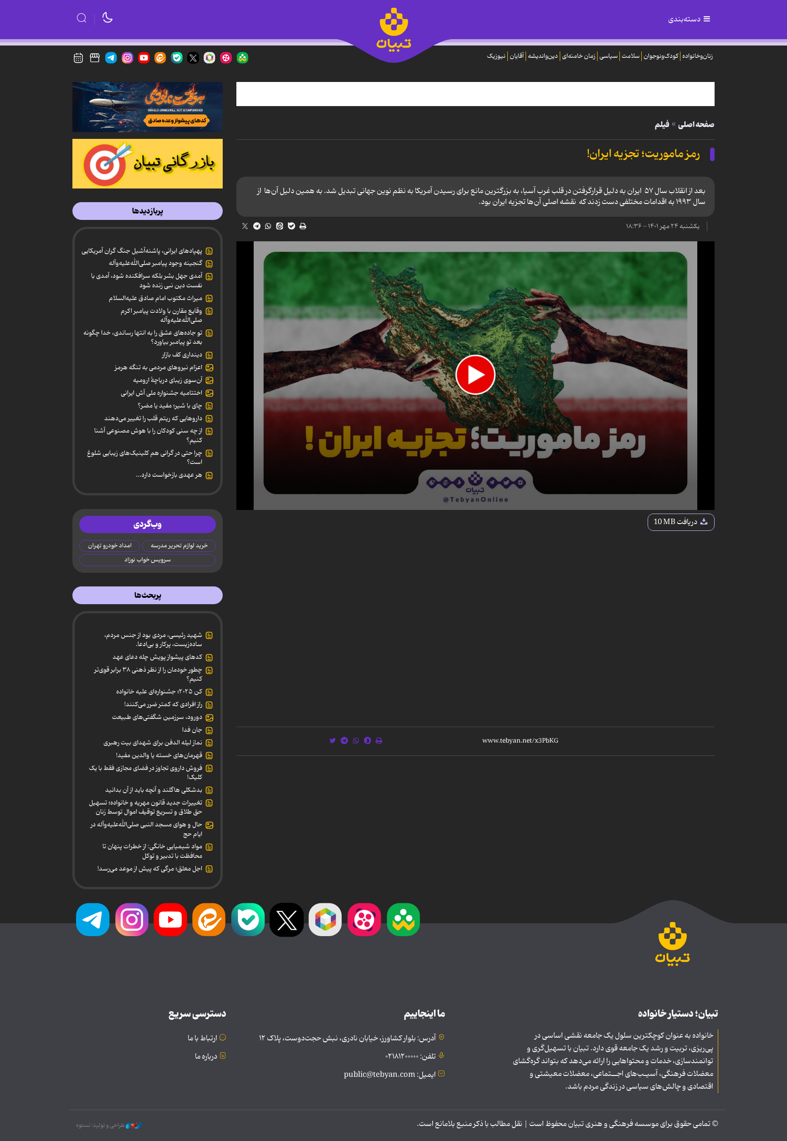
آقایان (517, 56)
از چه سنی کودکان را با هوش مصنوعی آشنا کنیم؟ (148, 435)
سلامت (630, 56)
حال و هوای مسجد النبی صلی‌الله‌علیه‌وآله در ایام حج (146, 829)
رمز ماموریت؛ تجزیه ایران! (643, 154)
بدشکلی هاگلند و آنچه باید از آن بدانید (153, 790)
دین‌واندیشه (543, 56)
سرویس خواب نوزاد (147, 560)
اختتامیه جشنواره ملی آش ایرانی (161, 393)
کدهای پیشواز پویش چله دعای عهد (157, 657)
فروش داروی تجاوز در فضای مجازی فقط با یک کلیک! (145, 772)
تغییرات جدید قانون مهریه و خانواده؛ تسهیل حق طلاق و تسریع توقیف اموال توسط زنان (145, 807)
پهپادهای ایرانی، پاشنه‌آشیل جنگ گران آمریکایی (142, 251)
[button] (475, 375)
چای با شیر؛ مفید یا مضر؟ (170, 406)
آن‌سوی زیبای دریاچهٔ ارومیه (167, 380)
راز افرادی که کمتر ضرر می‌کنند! (163, 704)
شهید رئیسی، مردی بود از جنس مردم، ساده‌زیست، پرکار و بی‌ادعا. (153, 639)
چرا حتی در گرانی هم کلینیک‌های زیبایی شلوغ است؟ (144, 457)
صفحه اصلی (696, 124)
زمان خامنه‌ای (578, 56)
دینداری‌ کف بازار (182, 355)
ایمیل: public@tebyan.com (390, 1075)
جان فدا (192, 730)
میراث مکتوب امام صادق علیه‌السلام (155, 298)
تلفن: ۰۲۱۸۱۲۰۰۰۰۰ (410, 1057)
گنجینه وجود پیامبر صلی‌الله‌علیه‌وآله (155, 263)
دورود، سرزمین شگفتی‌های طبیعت (157, 717)
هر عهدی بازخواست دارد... (169, 475)
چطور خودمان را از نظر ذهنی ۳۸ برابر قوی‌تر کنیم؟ (148, 674)
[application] (475, 375)
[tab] (147, 211)
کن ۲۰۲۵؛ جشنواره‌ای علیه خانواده (159, 692)
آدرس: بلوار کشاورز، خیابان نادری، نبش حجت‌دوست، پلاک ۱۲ (347, 1038)
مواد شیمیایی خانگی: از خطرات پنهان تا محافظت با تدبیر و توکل (152, 851)
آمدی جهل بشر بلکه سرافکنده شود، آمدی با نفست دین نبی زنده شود (146, 280)
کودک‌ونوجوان (661, 56)
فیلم (662, 124)
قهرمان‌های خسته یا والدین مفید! (159, 755)
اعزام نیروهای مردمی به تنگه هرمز (158, 367)
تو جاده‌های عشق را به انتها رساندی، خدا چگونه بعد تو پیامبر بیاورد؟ (142, 337)
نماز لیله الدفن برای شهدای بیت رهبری (152, 743)
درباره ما (206, 1057)
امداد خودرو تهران (110, 545)
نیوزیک (496, 56)
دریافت (676, 522)
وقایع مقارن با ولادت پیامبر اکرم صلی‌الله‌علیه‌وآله (161, 315)
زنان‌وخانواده (697, 56)
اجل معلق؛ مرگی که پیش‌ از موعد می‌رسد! (149, 869)
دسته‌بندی (685, 19)
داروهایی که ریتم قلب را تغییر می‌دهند (153, 418)
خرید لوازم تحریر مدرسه (179, 545)
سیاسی (608, 56)
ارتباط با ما (202, 1038)
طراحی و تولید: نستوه (101, 1125)
